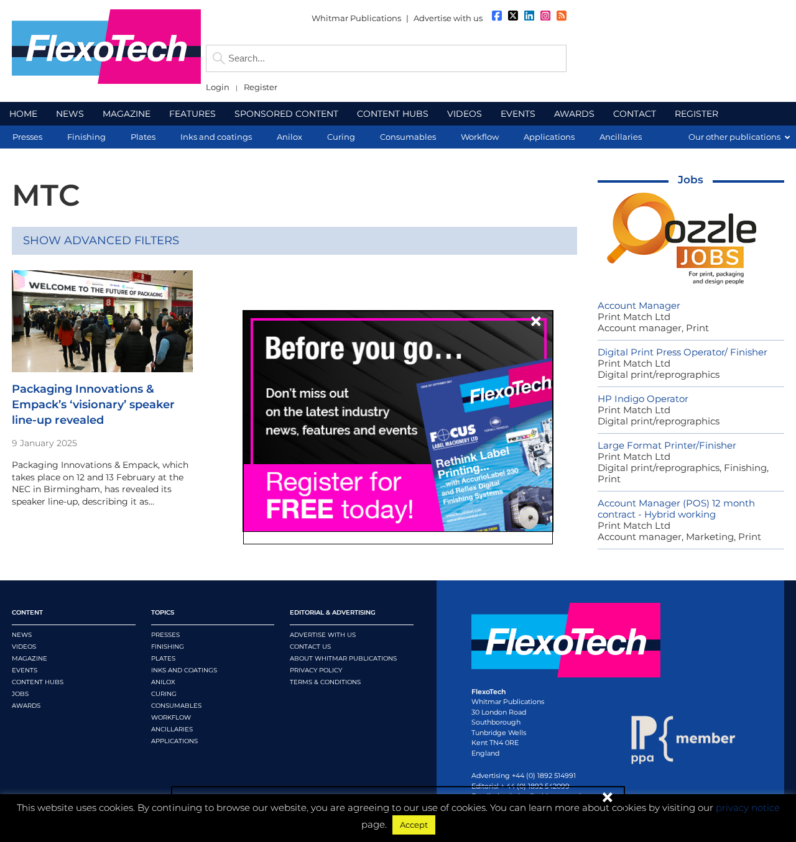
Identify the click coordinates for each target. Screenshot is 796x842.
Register (260, 87)
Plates (163, 658)
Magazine (29, 658)
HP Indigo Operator (643, 399)
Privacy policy (316, 670)
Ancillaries (172, 729)
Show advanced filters (101, 240)
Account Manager (639, 305)
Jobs (690, 179)
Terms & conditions (325, 682)
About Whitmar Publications (343, 658)
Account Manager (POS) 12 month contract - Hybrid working (676, 508)
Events (24, 670)
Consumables (176, 706)
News (22, 635)
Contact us (310, 647)
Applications (174, 741)
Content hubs (37, 682)
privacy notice (748, 807)
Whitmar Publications (356, 18)
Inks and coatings (184, 670)
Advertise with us (448, 18)
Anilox (163, 682)
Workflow (171, 717)
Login (217, 87)
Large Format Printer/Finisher (667, 445)
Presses (165, 635)
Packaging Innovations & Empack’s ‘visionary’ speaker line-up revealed (93, 404)
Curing (164, 694)
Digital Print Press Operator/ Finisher (682, 352)
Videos (24, 647)
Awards (26, 706)
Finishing (167, 647)
